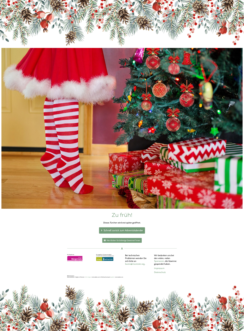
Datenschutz (160, 272)
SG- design (88, 277)
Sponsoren (159, 261)
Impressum (159, 268)
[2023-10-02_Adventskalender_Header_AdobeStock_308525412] (122, 24)
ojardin (112, 277)
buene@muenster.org (135, 264)
